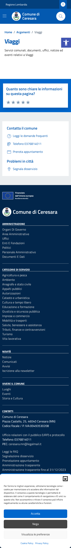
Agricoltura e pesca (14, 275)
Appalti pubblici (12, 288)
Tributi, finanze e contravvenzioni (23, 329)
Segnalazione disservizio (18, 456)
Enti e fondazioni (13, 243)
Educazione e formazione (18, 307)
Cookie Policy (27, 543)
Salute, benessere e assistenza (22, 325)
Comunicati (9, 361)
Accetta (35, 513)
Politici (6, 247)
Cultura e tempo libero (16, 302)
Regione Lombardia (16, 4)
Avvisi (6, 366)
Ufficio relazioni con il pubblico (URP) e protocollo (33, 435)
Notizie (6, 357)
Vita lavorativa (11, 338)
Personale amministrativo (19, 252)
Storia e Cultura (12, 398)
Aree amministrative (15, 234)
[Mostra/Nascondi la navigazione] (4, 16)
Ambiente (8, 279)
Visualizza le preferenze (35, 534)
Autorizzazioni (11, 293)
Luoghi (6, 389)
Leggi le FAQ (10, 451)
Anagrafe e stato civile (16, 284)
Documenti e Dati (13, 256)
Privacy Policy (41, 543)
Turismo (7, 334)
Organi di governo (14, 229)
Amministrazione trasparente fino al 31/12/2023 (34, 469)
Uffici (5, 238)
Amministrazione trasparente (21, 465)
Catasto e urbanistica (16, 298)
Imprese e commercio (16, 316)
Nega (35, 524)
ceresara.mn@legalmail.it (25, 444)
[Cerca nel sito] (60, 16)
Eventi (6, 393)
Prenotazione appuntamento (20, 460)
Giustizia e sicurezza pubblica (21, 311)
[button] (66, 43)
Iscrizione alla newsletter (18, 370)
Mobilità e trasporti (14, 320)
